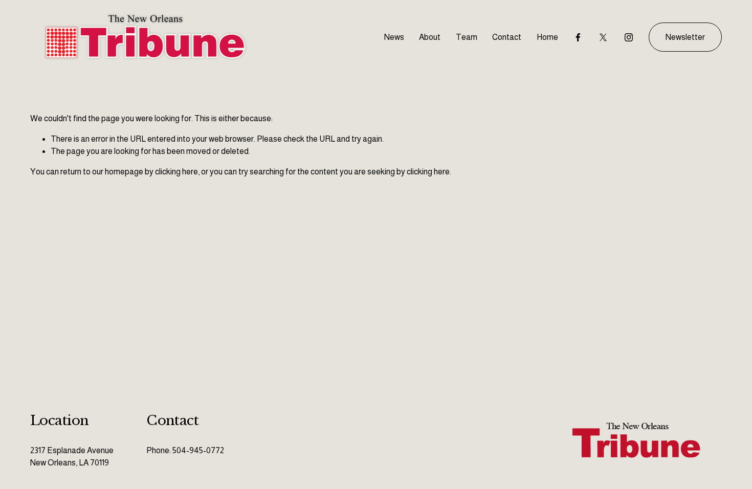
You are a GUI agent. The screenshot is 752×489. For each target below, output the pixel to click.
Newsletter (685, 37)
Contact (506, 37)
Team (466, 37)
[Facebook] (578, 37)
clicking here (176, 171)
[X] (603, 37)
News (394, 37)
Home (547, 37)
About (429, 37)
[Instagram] (629, 37)
